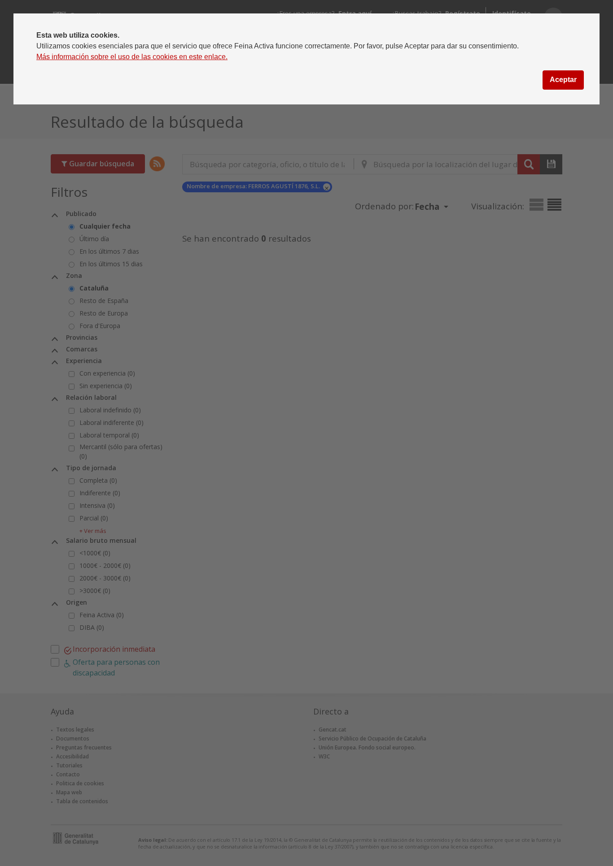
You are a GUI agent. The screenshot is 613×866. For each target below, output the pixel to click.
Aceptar (563, 79)
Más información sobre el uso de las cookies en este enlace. (132, 57)
